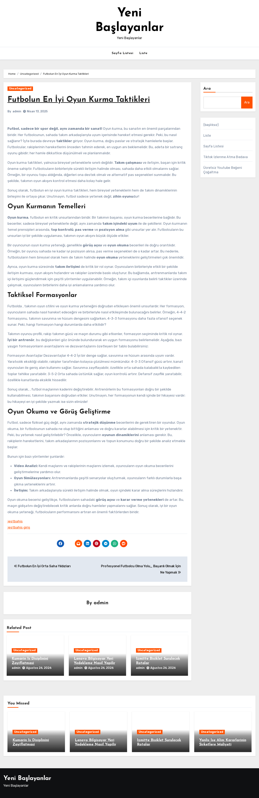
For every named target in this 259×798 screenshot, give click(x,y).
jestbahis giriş (18, 527)
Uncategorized (20, 88)
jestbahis (15, 521)
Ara (207, 89)
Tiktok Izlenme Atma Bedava (225, 157)
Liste (143, 53)
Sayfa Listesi (122, 53)
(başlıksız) (211, 125)
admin (17, 111)
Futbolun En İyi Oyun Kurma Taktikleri (78, 100)
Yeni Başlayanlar (27, 778)
